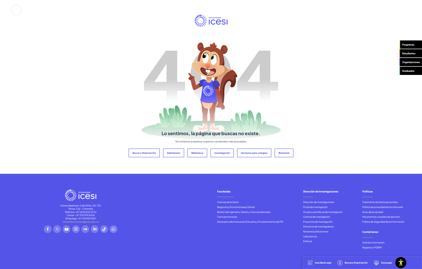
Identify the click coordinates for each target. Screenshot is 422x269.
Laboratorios (310, 236)
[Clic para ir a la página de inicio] (26, 10)
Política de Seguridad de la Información (383, 221)
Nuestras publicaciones (315, 231)
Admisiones (173, 152)
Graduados (408, 70)
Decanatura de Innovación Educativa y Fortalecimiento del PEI (250, 221)
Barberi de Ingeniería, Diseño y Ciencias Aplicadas (244, 211)
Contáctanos (370, 231)
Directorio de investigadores (318, 226)
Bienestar (284, 152)
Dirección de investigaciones (318, 202)
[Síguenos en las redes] (48, 229)
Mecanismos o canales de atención (381, 216)
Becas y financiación (144, 152)
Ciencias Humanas (227, 216)
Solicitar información (373, 242)
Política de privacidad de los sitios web (382, 206)
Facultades (224, 191)
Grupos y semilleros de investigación (323, 211)
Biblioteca (197, 152)
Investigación (222, 152)
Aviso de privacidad (372, 211)
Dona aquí (386, 262)
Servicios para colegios (254, 152)
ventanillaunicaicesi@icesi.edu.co (80, 221)
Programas (408, 44)
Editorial (307, 241)
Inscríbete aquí (323, 262)
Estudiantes (408, 53)
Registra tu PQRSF (372, 247)
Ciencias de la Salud (227, 202)
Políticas (367, 191)
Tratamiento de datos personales (380, 202)
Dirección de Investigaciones (320, 191)
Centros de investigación (316, 216)
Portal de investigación (315, 206)
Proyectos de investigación (317, 221)
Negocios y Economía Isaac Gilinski (236, 206)
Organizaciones (411, 62)
